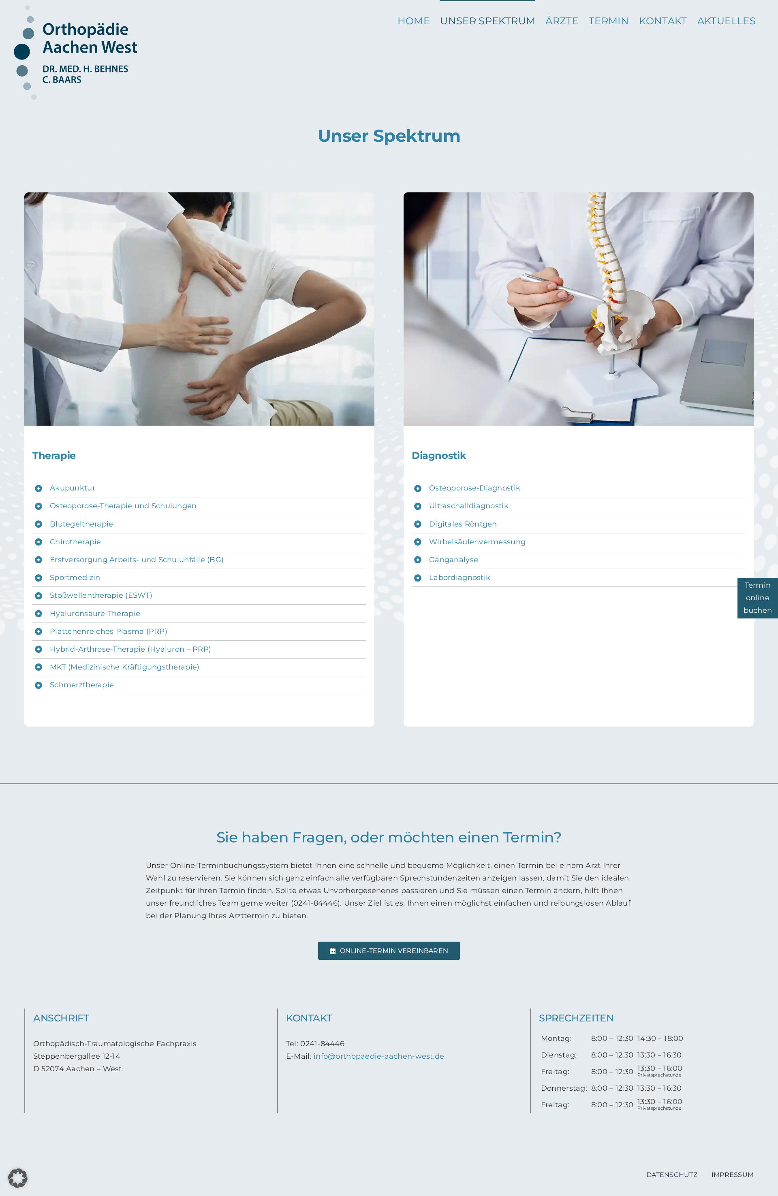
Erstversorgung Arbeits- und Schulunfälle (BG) (137, 559)
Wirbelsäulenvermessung (477, 541)
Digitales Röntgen (463, 524)
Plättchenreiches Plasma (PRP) (108, 631)
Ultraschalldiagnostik (469, 505)
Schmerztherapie (82, 684)
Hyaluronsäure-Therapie (95, 613)
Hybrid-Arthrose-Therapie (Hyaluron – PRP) (130, 649)
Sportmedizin (75, 577)
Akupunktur (72, 488)
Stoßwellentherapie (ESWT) (101, 595)
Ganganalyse (453, 559)
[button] (18, 1178)
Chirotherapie (75, 541)
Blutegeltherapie (81, 524)
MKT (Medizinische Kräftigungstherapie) (124, 667)
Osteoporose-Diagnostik (474, 488)
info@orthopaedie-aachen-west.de (379, 1056)
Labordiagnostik (459, 577)
